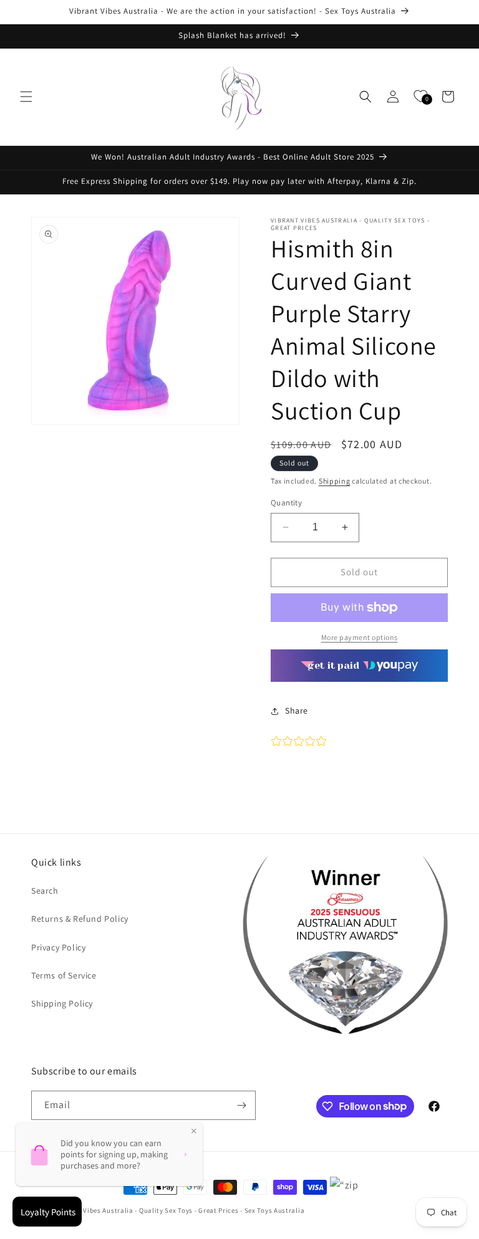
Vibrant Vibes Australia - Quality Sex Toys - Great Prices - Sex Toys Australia (181, 1210)
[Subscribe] (241, 1105)
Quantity (286, 502)
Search (45, 890)
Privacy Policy (58, 947)
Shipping (335, 481)
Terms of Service (64, 975)
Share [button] (296, 710)
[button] (26, 96)
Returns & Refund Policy (79, 918)
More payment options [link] (359, 637)
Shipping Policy (62, 1003)
